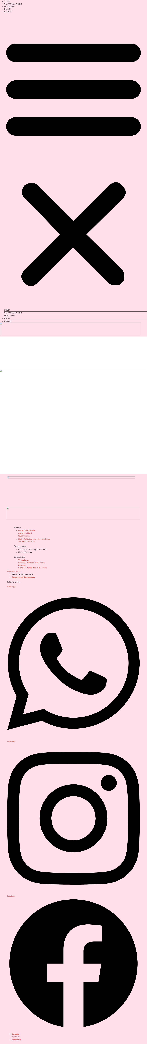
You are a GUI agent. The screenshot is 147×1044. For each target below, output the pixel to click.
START (7, 1)
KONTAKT (8, 12)
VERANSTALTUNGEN (13, 4)
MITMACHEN (9, 6)
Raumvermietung (14, 571)
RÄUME (7, 9)
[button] (73, 161)
